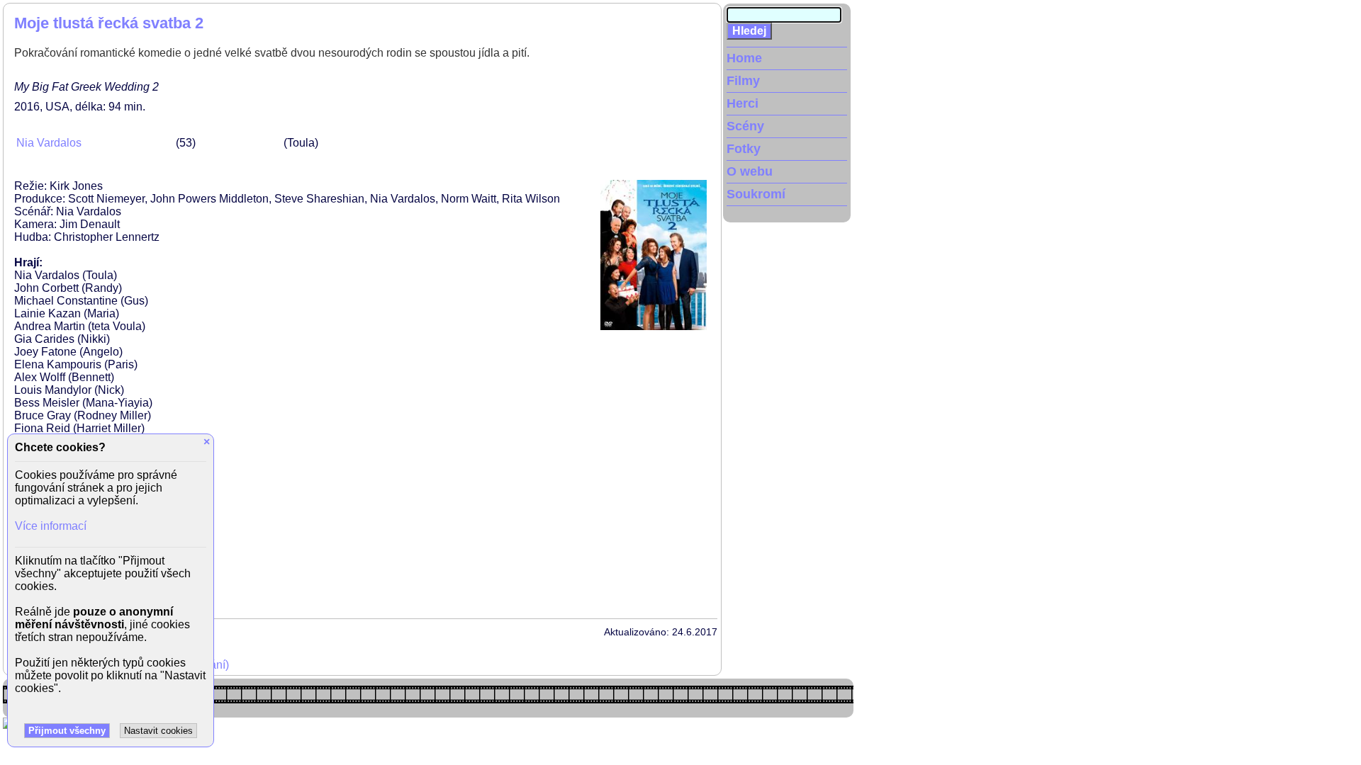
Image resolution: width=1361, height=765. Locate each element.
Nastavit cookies (158, 730)
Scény (745, 126)
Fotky (744, 149)
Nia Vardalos (49, 143)
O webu (750, 171)
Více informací (50, 526)
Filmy (743, 81)
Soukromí (756, 194)
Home (744, 58)
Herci (742, 103)
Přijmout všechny (67, 730)
